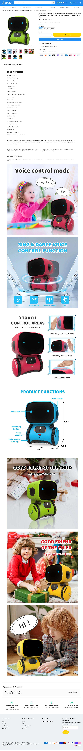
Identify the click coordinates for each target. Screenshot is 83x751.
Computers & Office (25, 7)
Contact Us (76, 7)
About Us (4, 723)
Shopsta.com (4, 745)
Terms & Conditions (6, 727)
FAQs (23, 723)
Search (23, 721)
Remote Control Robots (30, 10)
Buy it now (60, 39)
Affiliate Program (5, 728)
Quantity (40, 32)
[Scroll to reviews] (60, 18)
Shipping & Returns (64, 7)
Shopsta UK (35, 744)
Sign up (65, 732)
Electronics (12, 7)
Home (3, 7)
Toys (13, 10)
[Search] (53, 2)
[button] (63, 3)
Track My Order (51, 7)
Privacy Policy (5, 725)
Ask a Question (73, 692)
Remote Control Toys (19, 10)
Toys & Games (38, 7)
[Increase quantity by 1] (50, 35)
